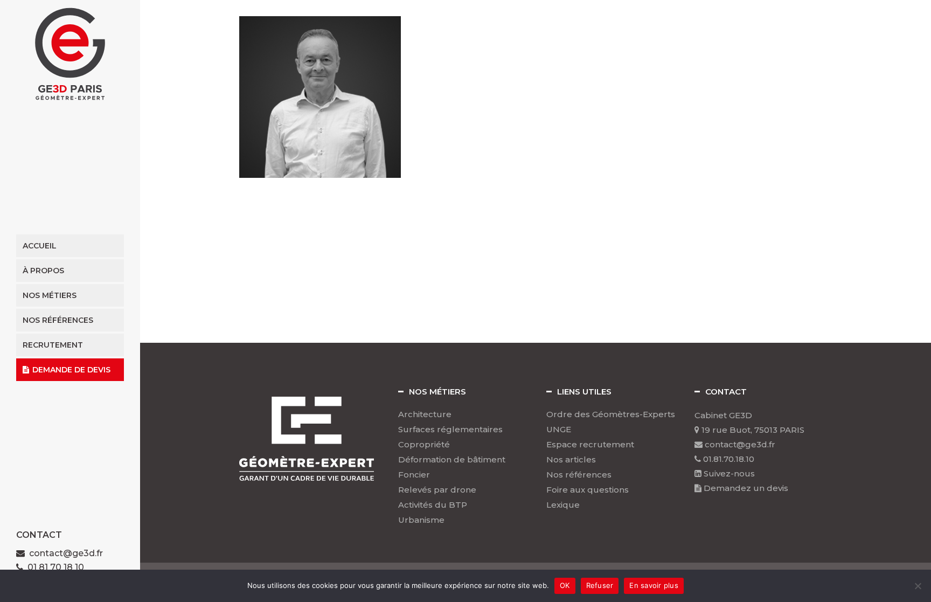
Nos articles (571, 460)
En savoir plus (653, 585)
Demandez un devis (744, 488)
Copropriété (424, 444)
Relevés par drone (437, 490)
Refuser (600, 585)
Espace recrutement (590, 444)
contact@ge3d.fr (66, 553)
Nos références (579, 475)
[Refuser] (917, 585)
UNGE (558, 429)
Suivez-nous (728, 473)
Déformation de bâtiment (451, 460)
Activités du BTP (432, 505)
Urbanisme (421, 520)
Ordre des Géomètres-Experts (610, 414)
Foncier (414, 475)
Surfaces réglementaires (450, 429)
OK (565, 585)
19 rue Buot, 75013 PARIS (751, 430)
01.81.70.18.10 (727, 459)
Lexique (563, 505)
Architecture (424, 414)
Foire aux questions (587, 490)
